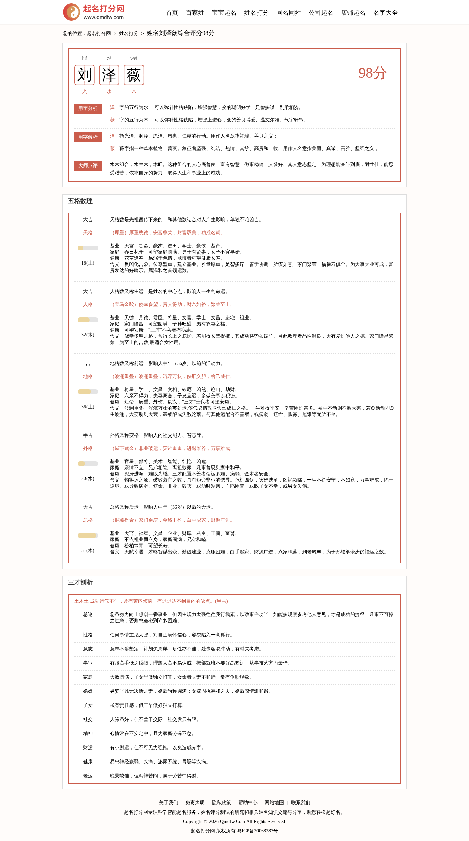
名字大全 (385, 12)
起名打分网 (93, 13)
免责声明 (195, 802)
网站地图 (274, 802)
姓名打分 (256, 12)
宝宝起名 (224, 12)
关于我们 (168, 802)
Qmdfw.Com (232, 821)
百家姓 (195, 12)
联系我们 (300, 802)
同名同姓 (288, 12)
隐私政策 (221, 802)
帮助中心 (248, 802)
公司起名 (321, 12)
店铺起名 (353, 12)
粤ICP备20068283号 (257, 830)
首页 (172, 12)
